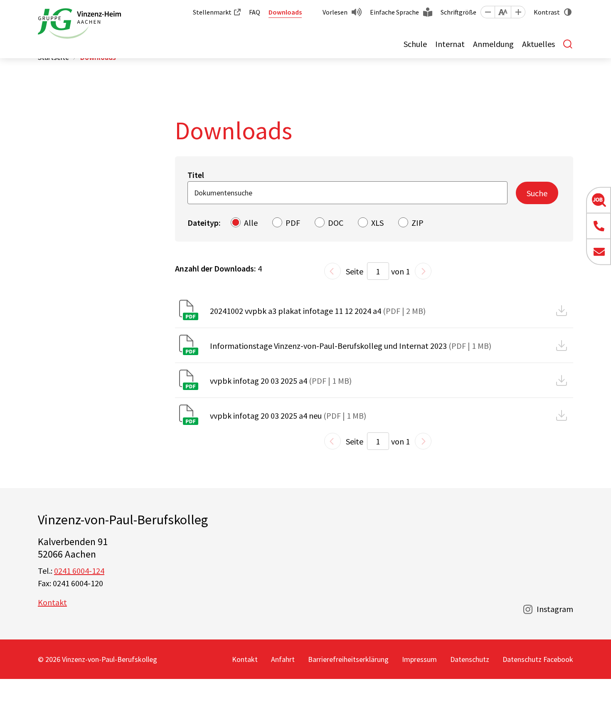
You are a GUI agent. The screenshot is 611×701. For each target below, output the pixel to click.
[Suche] (568, 44)
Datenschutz (469, 659)
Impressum (419, 659)
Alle (251, 222)
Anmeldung (493, 44)
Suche (537, 193)
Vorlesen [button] (335, 12)
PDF (293, 222)
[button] (487, 12)
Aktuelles (538, 44)
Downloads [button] (285, 12)
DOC (335, 222)
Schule (415, 44)
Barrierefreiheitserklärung (348, 659)
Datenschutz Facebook (538, 659)
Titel (195, 175)
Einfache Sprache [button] (394, 12)
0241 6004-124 (79, 570)
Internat (450, 44)
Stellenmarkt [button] (212, 12)
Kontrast (547, 12)
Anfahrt (283, 659)
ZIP (417, 222)
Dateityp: (204, 222)
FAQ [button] (254, 12)
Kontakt (52, 602)
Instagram (555, 609)
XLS (377, 222)
